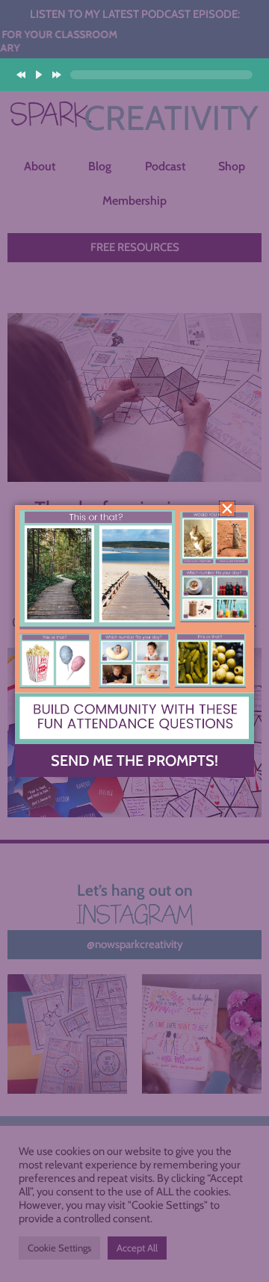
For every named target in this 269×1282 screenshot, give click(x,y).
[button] (227, 508)
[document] (134, 641)
